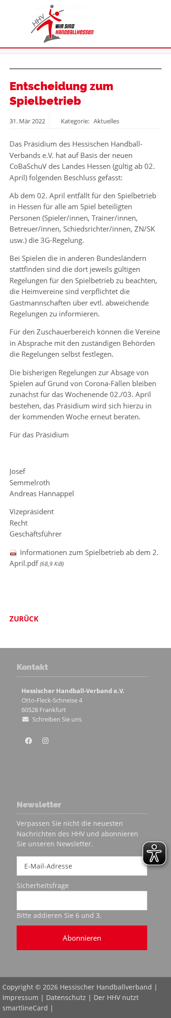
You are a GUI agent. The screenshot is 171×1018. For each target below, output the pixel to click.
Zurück (24, 618)
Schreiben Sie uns (57, 719)
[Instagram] (45, 741)
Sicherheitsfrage (43, 885)
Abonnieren (82, 938)
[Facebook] (28, 741)
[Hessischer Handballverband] (62, 40)
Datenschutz (66, 997)
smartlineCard (25, 1007)
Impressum (20, 997)
